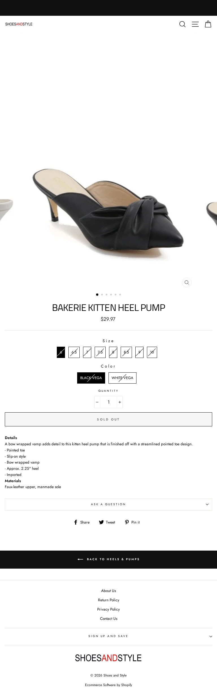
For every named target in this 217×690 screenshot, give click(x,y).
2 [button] (102, 295)
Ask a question (108, 504)
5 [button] (116, 295)
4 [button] (111, 295)
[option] (109, 161)
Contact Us (108, 618)
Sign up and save (108, 636)
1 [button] (97, 294)
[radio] (61, 352)
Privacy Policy (108, 609)
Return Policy (108, 600)
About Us (108, 590)
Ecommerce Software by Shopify (108, 684)
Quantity (108, 391)
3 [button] (107, 295)
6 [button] (120, 295)
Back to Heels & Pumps (112, 559)
